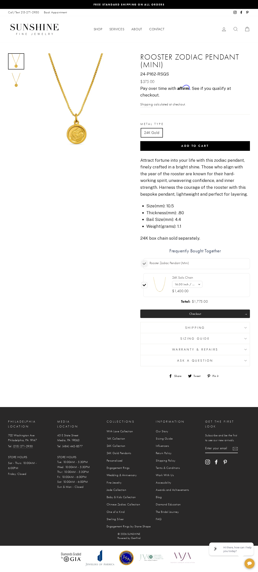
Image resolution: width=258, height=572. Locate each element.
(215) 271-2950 (23, 446)
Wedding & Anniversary (122, 475)
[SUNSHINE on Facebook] (216, 461)
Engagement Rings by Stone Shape (129, 526)
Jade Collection (116, 490)
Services (116, 29)
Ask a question (195, 360)
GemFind (136, 538)
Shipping (146, 104)
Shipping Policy (165, 460)
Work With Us (165, 475)
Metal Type (152, 124)
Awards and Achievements (172, 490)
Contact (156, 29)
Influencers (162, 446)
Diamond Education (168, 504)
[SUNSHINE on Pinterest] (225, 461)
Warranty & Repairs (195, 349)
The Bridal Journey (167, 512)
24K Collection (116, 446)
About (136, 29)
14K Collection (116, 438)
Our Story (162, 431)
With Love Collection (120, 431)
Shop (98, 29)
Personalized (115, 460)
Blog (159, 497)
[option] (129, 4)
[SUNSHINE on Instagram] (207, 461)
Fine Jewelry (114, 482)
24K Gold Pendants (119, 453)
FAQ (159, 519)
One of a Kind (116, 512)
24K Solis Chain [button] (182, 277)
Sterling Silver (115, 519)
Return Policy (164, 453)
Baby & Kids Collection (121, 497)
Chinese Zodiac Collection (123, 504)
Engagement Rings (118, 468)
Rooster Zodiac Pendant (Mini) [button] (169, 263)
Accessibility (163, 482)
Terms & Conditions (168, 468)
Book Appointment (55, 12)
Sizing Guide (195, 338)
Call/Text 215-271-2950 (23, 12)
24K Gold (151, 132)
